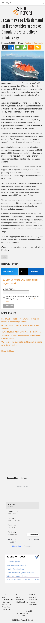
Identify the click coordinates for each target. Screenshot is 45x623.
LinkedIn (34, 271)
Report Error (33, 604)
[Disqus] (22, 383)
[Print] (31, 47)
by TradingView (22, 546)
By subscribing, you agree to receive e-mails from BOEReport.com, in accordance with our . (22, 299)
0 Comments (37, 43)
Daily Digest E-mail (22, 602)
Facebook (8, 271)
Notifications (20, 600)
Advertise (32, 597)
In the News (6, 602)
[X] (5, 47)
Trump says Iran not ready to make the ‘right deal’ (21, 332)
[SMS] (24, 47)
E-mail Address (9, 289)
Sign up (8, 2)
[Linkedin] (11, 47)
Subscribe (8, 306)
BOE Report (22, 8)
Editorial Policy (7, 609)
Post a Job (33, 600)
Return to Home (7, 351)
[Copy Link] (37, 47)
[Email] (18, 47)
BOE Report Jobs (22, 613)
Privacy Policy (6, 607)
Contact (32, 602)
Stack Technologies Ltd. (25, 620)
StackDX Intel (22, 616)
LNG (4, 257)
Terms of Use (6, 604)
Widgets (18, 597)
